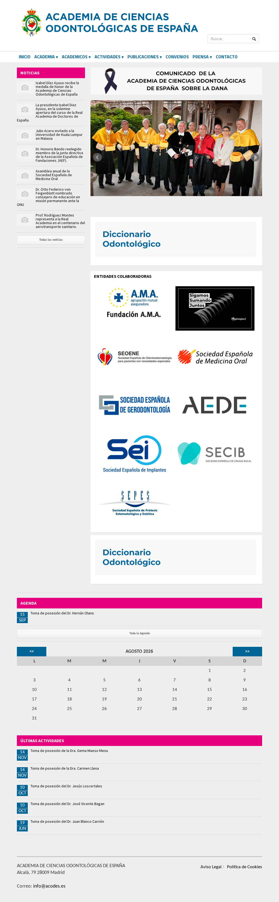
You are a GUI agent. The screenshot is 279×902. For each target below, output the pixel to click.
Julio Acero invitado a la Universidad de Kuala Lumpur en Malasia (59, 134)
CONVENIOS (177, 56)
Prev (97, 157)
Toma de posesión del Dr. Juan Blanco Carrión (67, 821)
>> (247, 651)
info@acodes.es (49, 886)
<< (31, 651)
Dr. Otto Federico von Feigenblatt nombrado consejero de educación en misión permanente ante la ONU (48, 197)
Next (255, 157)
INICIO (25, 56)
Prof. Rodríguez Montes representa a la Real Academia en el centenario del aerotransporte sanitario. (60, 221)
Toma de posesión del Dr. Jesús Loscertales (66, 786)
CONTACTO (227, 56)
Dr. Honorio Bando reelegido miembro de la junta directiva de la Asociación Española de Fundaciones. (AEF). (59, 155)
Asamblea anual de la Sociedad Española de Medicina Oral (54, 175)
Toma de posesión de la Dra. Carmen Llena (65, 768)
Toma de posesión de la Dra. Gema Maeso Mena (69, 750)
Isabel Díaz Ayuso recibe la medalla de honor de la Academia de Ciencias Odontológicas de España (57, 88)
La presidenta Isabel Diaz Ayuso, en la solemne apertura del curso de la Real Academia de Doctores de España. (50, 112)
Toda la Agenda (139, 633)
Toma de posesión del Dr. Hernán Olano (62, 613)
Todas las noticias (51, 240)
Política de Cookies (244, 867)
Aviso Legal (211, 867)
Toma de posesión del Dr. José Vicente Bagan (67, 803)
